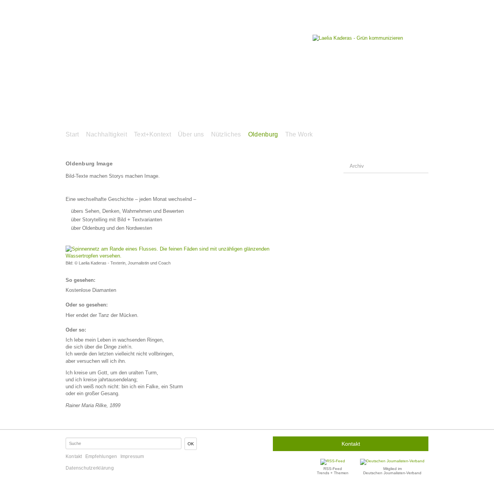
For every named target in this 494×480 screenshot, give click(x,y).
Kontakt (351, 444)
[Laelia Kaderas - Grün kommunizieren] (358, 38)
